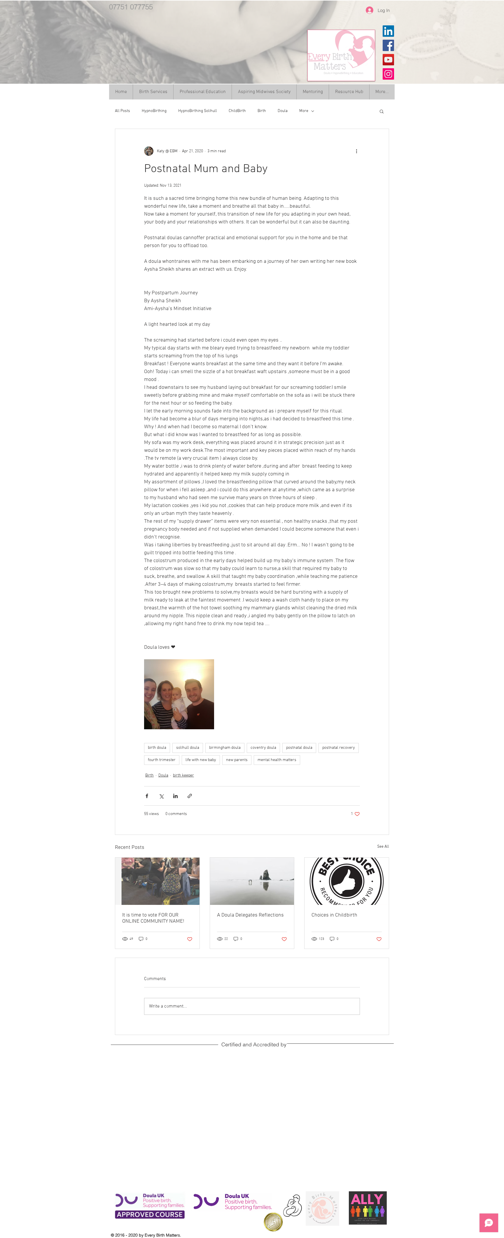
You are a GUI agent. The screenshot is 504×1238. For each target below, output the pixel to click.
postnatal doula (299, 747)
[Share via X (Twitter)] (161, 796)
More (303, 111)
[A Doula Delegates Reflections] (252, 881)
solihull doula (187, 747)
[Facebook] (388, 45)
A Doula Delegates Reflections (250, 915)
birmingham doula (225, 747)
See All (383, 846)
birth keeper (183, 775)
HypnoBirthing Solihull (197, 111)
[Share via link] (189, 796)
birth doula (157, 747)
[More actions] (356, 151)
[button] (381, 111)
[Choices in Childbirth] (346, 881)
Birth (262, 111)
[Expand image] (179, 694)
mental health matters (277, 760)
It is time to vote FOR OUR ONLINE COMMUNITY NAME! (153, 918)
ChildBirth (237, 111)
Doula (283, 111)
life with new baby (201, 760)
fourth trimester (162, 760)
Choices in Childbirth (334, 915)
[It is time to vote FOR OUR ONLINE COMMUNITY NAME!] (157, 881)
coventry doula (263, 747)
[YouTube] (388, 59)
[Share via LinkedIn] (175, 796)
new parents (237, 760)
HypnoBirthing (154, 111)
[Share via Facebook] (147, 796)
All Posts (122, 111)
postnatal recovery (338, 747)
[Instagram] (388, 74)
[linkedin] (388, 31)
